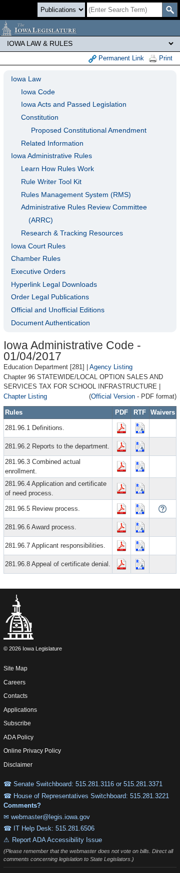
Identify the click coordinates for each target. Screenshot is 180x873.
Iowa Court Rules (38, 246)
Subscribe (17, 723)
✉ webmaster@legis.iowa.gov (47, 817)
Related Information (52, 143)
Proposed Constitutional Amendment (88, 130)
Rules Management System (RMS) (76, 195)
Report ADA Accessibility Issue (57, 840)
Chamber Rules (35, 258)
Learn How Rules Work (57, 169)
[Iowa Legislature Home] (90, 28)
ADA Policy (19, 737)
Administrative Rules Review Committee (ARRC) (84, 213)
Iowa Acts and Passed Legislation (73, 104)
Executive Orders (38, 271)
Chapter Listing (25, 396)
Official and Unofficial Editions (57, 310)
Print (164, 58)
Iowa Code (38, 92)
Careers (15, 682)
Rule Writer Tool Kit (51, 182)
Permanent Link (120, 58)
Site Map (16, 668)
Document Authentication (50, 323)
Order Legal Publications (50, 297)
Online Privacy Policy (32, 750)
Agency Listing (111, 367)
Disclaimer (18, 764)
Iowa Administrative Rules (51, 156)
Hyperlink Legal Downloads (54, 284)
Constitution (39, 117)
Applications (20, 709)
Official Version (113, 396)
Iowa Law (26, 79)
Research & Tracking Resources (72, 233)
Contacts (16, 695)
